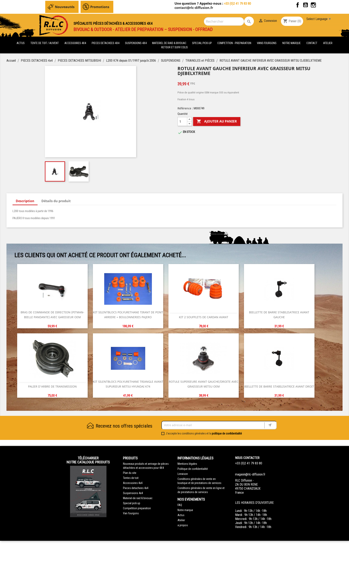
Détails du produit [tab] (56, 201)
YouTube (305, 4)
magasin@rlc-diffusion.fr (250, 474)
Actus (181, 515)
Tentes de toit (131, 478)
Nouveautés (65, 7)
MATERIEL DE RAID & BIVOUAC (169, 43)
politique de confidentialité (227, 433)
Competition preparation (137, 508)
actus (21, 43)
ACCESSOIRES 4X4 (75, 43)
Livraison (183, 473)
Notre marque (291, 43)
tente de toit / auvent (44, 43)
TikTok (321, 4)
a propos (183, 525)
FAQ (180, 505)
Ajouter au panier (217, 121)
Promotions (99, 7)
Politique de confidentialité (193, 468)
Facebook (297, 4)
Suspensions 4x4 (133, 493)
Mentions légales (187, 463)
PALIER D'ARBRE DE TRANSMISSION (52, 386)
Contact (311, 43)
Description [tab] (25, 201)
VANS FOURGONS (266, 43)
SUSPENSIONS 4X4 (136, 43)
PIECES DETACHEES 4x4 (106, 43)
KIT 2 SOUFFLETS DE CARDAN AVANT (203, 317)
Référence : (185, 108)
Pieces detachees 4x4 (135, 488)
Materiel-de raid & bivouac (137, 498)
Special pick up (131, 503)
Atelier (327, 43)
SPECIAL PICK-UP (202, 43)
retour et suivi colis (174, 47)
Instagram (313, 4)
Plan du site (129, 472)
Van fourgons (131, 513)
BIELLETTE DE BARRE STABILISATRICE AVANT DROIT (279, 386)
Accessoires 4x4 (132, 483)
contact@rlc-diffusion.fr (193, 7)
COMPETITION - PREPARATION (234, 43)
